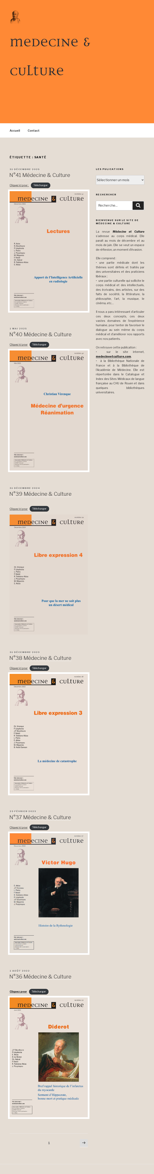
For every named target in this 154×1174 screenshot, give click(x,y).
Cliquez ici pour (19, 344)
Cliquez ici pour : (19, 185)
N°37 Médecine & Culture (40, 817)
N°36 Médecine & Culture (40, 976)
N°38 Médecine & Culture (40, 658)
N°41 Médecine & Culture (39, 175)
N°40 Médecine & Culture (40, 334)
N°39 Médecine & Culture (40, 494)
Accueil (15, 130)
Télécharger (40, 185)
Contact (34, 130)
